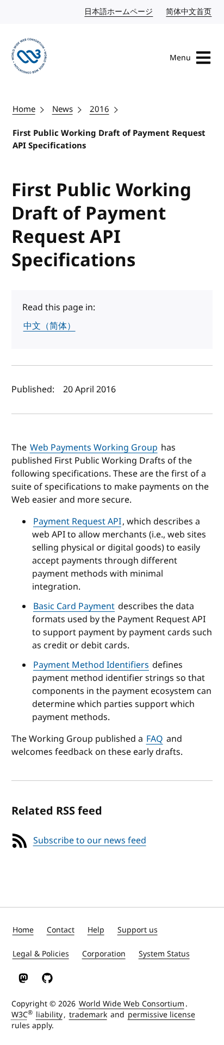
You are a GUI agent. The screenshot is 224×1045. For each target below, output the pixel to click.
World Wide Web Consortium (131, 1004)
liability (49, 1015)
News (62, 109)
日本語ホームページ (119, 11)
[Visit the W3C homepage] (29, 58)
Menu (180, 58)
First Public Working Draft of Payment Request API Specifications (109, 139)
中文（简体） (49, 326)
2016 (99, 109)
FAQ (154, 739)
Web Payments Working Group (94, 447)
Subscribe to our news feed (89, 840)
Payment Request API (77, 521)
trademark (88, 1015)
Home (24, 109)
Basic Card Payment (74, 606)
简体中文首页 (189, 11)
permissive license (161, 1015)
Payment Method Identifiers (91, 665)
